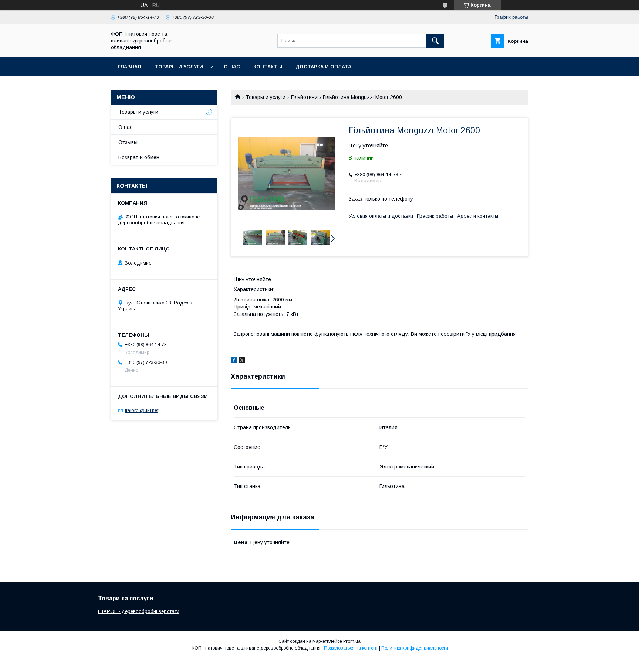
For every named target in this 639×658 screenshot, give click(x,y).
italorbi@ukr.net (141, 410)
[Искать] (435, 41)
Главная (129, 66)
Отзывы (128, 142)
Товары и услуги (179, 66)
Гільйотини (304, 97)
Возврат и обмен (138, 157)
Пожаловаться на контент (351, 648)
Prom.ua (352, 641)
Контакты (267, 66)
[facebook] (234, 361)
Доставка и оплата (323, 66)
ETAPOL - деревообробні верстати (138, 611)
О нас (232, 66)
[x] (242, 361)
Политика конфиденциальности (414, 648)
